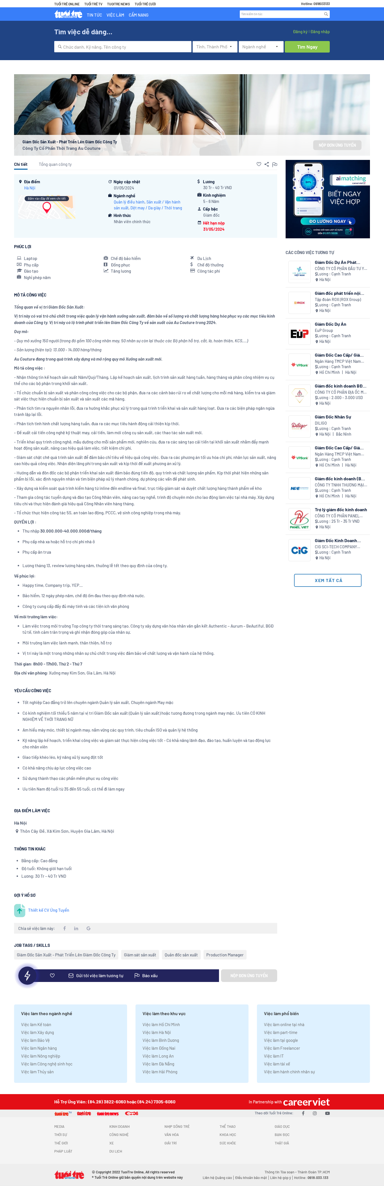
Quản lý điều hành (129, 202)
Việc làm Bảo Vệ (35, 1040)
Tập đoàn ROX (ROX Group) (338, 299)
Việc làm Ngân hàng (39, 1048)
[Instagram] (315, 1113)
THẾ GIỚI (61, 1143)
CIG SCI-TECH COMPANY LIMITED (336, 547)
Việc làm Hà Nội (157, 1032)
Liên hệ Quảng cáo (217, 1177)
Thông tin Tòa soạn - (281, 1172)
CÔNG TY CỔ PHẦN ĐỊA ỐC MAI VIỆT (341, 392)
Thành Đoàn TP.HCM (313, 1172)
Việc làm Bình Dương (161, 1040)
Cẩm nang (138, 14)
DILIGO (321, 423)
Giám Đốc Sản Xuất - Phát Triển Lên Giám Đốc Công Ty (66, 954)
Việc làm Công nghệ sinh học (47, 1063)
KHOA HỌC (228, 1134)
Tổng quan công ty (55, 164)
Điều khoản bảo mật (251, 1177)
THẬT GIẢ (282, 1143)
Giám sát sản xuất (140, 954)
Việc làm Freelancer (282, 1048)
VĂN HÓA (171, 1134)
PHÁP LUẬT (63, 1151)
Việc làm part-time (280, 1032)
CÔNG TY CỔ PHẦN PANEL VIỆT (337, 516)
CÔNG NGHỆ (119, 1134)
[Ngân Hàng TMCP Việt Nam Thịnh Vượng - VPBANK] (299, 364)
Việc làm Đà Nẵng (158, 1063)
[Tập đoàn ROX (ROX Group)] (299, 303)
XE (111, 1143)
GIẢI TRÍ (170, 1143)
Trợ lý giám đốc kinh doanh (341, 509)
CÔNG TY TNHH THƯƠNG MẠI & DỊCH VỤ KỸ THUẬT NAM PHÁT (339, 485)
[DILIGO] (299, 426)
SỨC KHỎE (228, 1143)
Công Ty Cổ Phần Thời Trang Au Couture (61, 148)
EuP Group (324, 330)
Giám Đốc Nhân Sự (333, 416)
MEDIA (59, 1126)
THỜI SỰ (60, 1134)
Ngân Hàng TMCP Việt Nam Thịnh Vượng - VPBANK (338, 361)
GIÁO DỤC (282, 1126)
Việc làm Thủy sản (37, 1071)
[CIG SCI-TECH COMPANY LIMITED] (299, 550)
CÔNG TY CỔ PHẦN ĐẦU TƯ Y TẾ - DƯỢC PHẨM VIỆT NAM (339, 268)
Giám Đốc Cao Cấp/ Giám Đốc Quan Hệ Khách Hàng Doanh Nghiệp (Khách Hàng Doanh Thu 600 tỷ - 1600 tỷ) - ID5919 (339, 354)
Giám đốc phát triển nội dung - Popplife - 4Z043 (338, 293)
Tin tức (94, 14)
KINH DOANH (119, 1126)
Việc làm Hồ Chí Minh (161, 1024)
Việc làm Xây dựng (37, 1032)
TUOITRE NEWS (118, 4)
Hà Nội (29, 187)
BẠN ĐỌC (282, 1134)
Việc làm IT (274, 1055)
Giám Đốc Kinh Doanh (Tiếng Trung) (336, 540)
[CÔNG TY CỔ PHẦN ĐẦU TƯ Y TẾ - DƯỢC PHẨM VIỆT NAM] (299, 272)
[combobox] (122, 46)
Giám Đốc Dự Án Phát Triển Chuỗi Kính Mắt (335, 262)
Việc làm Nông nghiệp (40, 1055)
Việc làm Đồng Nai (159, 1048)
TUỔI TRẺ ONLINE (67, 4)
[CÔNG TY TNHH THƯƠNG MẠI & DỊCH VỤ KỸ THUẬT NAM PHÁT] (299, 488)
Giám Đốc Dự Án (330, 324)
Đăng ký (300, 31)
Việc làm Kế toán (36, 1024)
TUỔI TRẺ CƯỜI (145, 4)
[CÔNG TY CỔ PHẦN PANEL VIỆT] (299, 519)
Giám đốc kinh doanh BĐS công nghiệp (340, 385)
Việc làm (115, 14)
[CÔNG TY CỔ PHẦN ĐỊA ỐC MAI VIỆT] (299, 395)
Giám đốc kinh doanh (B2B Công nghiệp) (341, 478)
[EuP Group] (299, 334)
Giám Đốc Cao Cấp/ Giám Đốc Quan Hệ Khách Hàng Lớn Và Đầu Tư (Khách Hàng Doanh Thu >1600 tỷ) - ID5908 (340, 447)
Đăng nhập (320, 31)
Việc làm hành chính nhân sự (289, 1071)
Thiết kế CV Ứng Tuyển (48, 910)
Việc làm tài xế (277, 1063)
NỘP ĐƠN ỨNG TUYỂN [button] (337, 145)
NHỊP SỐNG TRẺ (177, 1126)
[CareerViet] (306, 1102)
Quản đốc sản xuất (181, 954)
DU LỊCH (115, 1151)
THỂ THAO (228, 1126)
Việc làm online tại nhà (284, 1024)
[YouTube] (327, 1113)
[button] (259, 164)
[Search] (326, 14)
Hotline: (311, 1177)
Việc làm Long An (158, 1055)
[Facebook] (303, 1113)
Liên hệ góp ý (280, 1177)
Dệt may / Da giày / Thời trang (156, 207)
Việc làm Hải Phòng (160, 1071)
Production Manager (225, 954)
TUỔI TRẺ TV (93, 4)
